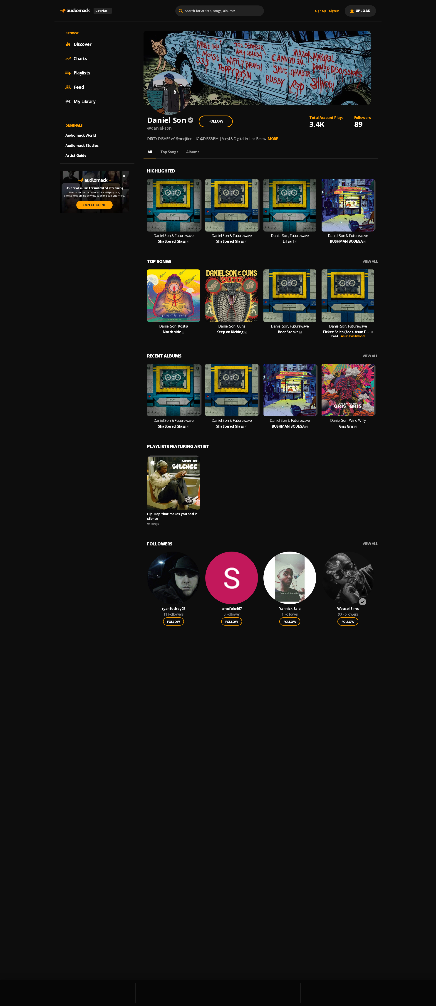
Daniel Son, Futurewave (290, 235)
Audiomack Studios (82, 145)
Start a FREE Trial (94, 205)
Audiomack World (80, 135)
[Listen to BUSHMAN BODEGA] (348, 205)
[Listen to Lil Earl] (289, 205)
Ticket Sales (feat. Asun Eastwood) (346, 332)
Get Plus (102, 11)
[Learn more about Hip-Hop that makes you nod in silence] (173, 483)
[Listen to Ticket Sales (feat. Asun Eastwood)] (348, 295)
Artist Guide (75, 155)
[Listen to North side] (173, 295)
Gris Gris (346, 426)
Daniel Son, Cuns (231, 326)
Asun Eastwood (353, 336)
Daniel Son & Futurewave (174, 235)
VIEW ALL (370, 261)
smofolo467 (232, 608)
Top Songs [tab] (169, 151)
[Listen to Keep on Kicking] (231, 295)
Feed (79, 87)
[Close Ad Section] (124, 176)
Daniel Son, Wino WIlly (348, 420)
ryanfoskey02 (173, 608)
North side (172, 332)
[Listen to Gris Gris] (348, 390)
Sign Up (320, 11)
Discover (82, 44)
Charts (80, 58)
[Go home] (75, 10)
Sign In (334, 11)
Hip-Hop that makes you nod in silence (172, 516)
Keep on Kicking (230, 332)
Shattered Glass (172, 241)
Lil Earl (288, 241)
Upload (363, 10)
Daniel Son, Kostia (173, 326)
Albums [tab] (192, 151)
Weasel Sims (348, 608)
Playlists (82, 73)
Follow (215, 121)
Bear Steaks (288, 332)
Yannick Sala (290, 608)
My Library (84, 101)
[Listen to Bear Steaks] (289, 295)
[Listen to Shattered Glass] (173, 205)
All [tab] (150, 151)
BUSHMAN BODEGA (346, 241)
